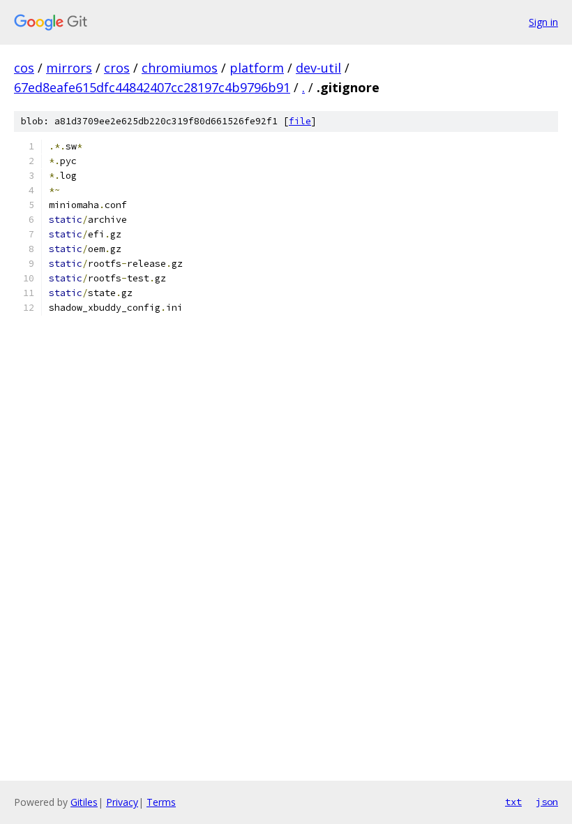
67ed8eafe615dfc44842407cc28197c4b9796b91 (152, 87)
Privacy (122, 802)
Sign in (543, 22)
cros (117, 67)
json (547, 801)
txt (513, 801)
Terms (161, 802)
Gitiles (84, 802)
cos (24, 67)
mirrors (69, 67)
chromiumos (180, 67)
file (300, 121)
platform (256, 67)
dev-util (318, 67)
